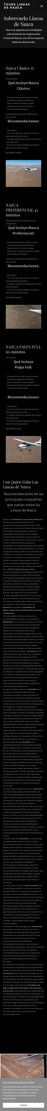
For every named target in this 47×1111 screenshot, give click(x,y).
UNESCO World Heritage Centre (21, 569)
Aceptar (23, 1105)
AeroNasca (32, 651)
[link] (17, 8)
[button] (41, 6)
